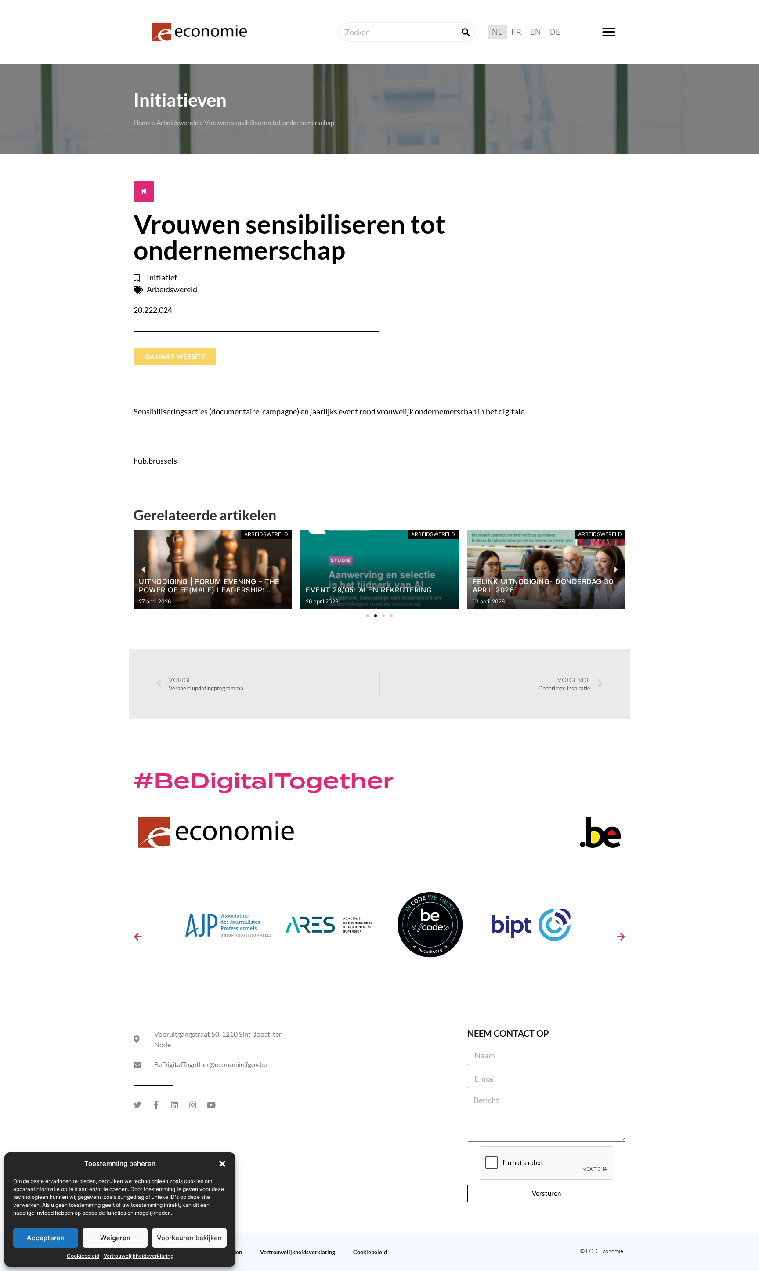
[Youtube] (211, 1105)
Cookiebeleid (83, 1256)
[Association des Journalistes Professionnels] (228, 928)
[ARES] (329, 928)
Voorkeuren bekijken (189, 1238)
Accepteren (46, 1238)
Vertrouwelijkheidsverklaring (138, 1256)
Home (142, 123)
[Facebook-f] (156, 1105)
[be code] (430, 928)
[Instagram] (193, 1105)
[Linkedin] (174, 1105)
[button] (222, 1163)
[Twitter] (137, 1105)
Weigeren (115, 1238)
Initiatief (162, 277)
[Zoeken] (465, 32)
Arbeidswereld (177, 123)
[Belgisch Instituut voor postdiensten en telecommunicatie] (531, 928)
